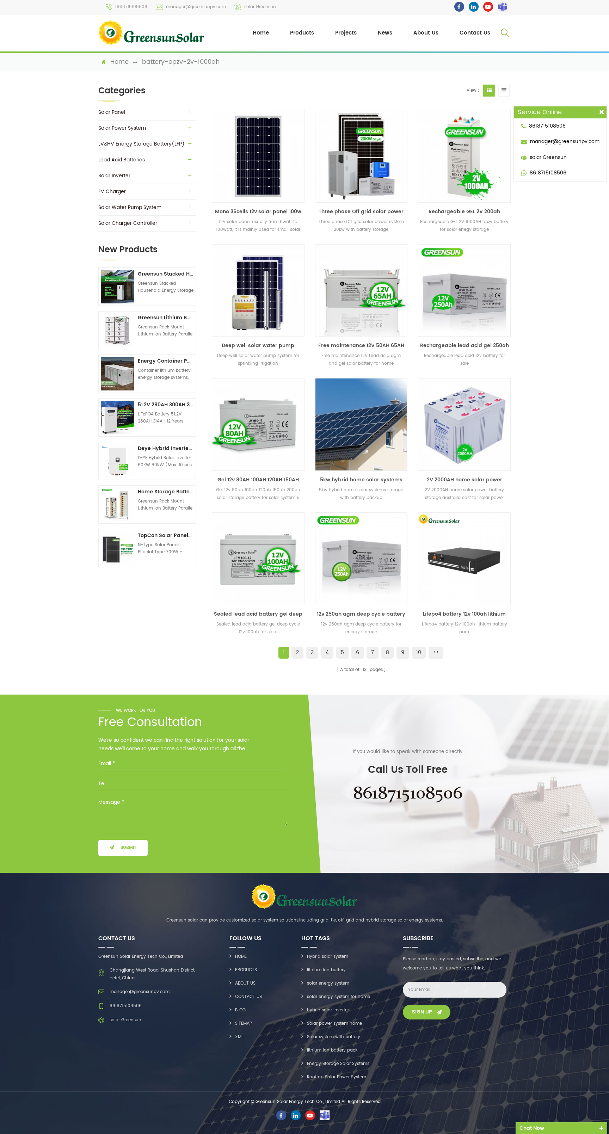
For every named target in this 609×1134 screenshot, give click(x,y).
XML (239, 1037)
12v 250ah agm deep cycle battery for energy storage (361, 614)
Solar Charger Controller (127, 223)
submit (128, 847)
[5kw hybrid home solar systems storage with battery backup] (361, 424)
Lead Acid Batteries (121, 160)
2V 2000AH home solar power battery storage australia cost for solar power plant (464, 480)
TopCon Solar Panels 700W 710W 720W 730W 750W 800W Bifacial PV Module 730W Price (165, 535)
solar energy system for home (338, 996)
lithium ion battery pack (332, 1050)
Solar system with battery (333, 1037)
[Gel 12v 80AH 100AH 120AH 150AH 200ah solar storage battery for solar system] (258, 424)
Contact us (248, 996)
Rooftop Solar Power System (336, 1077)
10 (418, 652)
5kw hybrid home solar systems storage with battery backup (361, 480)
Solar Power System (122, 128)
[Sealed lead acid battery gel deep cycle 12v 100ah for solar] (258, 559)
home (119, 62)
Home (261, 33)
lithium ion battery (326, 970)
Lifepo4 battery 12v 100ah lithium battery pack (464, 614)
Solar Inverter (114, 176)
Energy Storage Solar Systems (338, 1063)
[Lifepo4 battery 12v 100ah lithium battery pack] (464, 559)
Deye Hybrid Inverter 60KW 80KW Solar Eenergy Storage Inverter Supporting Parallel (165, 448)
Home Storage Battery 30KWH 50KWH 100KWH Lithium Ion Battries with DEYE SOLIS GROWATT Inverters (165, 492)
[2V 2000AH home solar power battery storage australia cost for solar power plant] (464, 424)
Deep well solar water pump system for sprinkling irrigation (258, 345)
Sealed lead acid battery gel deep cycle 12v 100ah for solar (258, 614)
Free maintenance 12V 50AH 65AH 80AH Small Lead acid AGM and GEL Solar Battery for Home (361, 345)
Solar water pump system (129, 207)
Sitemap (243, 1023)
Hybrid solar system (327, 956)
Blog (240, 1010)
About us (245, 983)
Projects (346, 33)
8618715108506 (131, 7)
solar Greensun (260, 7)
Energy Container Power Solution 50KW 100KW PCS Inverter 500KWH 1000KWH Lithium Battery (165, 361)
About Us (425, 33)
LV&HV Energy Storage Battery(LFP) (141, 144)
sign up (422, 1012)
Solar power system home (334, 1023)
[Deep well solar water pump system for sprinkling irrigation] (258, 291)
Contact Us (475, 33)
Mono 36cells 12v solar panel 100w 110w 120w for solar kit (258, 212)
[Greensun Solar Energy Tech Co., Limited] (151, 32)
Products (302, 33)
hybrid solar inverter (328, 1010)
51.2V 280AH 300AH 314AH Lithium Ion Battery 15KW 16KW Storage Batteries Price (165, 405)
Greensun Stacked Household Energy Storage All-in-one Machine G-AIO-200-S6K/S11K (165, 274)
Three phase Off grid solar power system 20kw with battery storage (361, 212)
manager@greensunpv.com (196, 7)
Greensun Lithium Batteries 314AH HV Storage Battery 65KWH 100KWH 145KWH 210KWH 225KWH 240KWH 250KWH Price (165, 318)
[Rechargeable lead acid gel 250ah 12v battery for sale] (464, 291)
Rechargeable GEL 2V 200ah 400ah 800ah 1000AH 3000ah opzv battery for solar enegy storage (464, 212)
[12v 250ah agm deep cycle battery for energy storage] (361, 559)
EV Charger (112, 191)
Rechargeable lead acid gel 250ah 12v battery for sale (464, 345)
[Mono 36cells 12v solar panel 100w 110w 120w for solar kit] (258, 156)
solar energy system (328, 983)
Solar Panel (111, 112)
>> (436, 652)
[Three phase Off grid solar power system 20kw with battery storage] (361, 156)
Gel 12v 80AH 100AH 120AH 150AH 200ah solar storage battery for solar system (258, 480)
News (385, 33)
